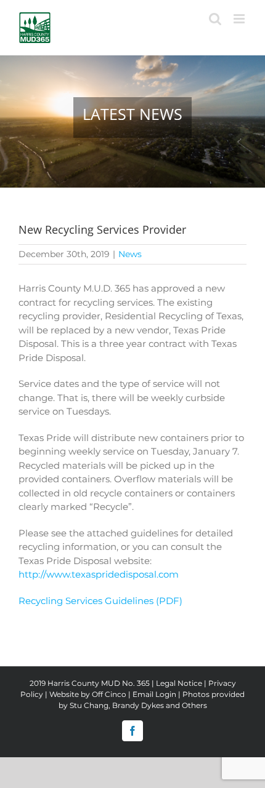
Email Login (154, 694)
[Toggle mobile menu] (240, 18)
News (130, 254)
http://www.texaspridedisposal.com (98, 574)
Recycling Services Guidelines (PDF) (100, 601)
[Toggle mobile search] (215, 18)
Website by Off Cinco (87, 694)
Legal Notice (179, 683)
